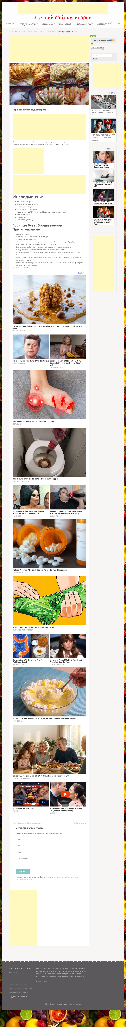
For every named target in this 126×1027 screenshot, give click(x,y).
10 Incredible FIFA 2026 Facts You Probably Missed (103, 202)
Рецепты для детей (105, 23)
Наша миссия (13, 977)
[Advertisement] (63, 8)
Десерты (35, 23)
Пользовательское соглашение (20, 993)
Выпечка (23, 23)
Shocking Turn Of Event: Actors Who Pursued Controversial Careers (102, 165)
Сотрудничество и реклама (18, 997)
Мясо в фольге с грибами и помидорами (27, 823)
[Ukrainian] (92, 44)
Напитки (57, 23)
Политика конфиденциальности (20, 989)
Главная (11, 32)
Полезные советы (65, 25)
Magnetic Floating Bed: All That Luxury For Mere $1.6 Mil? (103, 184)
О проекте (12, 981)
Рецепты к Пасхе (47, 25)
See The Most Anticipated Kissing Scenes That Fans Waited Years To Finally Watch (103, 221)
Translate (106, 50)
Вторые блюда (10, 23)
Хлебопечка (101, 25)
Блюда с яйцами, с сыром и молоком (41, 32)
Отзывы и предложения (17, 985)
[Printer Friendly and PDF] (93, 37)
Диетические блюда (84, 25)
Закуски (46, 23)
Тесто (119, 23)
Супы (78, 23)
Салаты (68, 23)
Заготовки (89, 23)
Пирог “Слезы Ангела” (78, 823)
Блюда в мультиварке (29, 25)
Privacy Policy (13, 973)
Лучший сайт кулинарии (63, 17)
